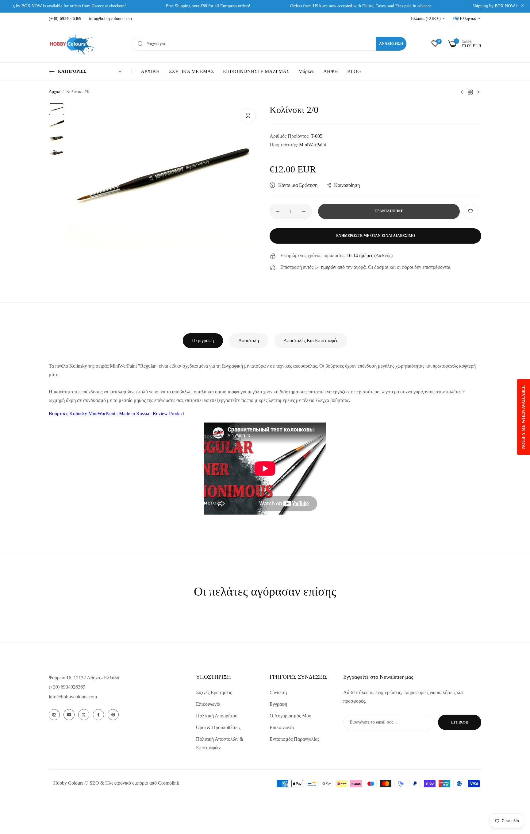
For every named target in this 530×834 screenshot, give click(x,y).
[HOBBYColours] (72, 44)
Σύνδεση (278, 692)
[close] (522, 6)
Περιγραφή (203, 340)
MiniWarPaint (312, 144)
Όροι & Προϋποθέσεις (218, 727)
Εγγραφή (278, 704)
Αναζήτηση (391, 43)
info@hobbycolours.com (73, 696)
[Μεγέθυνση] (248, 115)
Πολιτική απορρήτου (216, 715)
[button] (470, 211)
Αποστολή (248, 340)
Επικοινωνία (208, 704)
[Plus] (303, 211)
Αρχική (55, 91)
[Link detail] (54, 714)
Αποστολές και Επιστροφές (310, 340)
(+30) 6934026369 (67, 686)
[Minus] (277, 211)
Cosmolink (168, 783)
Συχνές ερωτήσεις (214, 692)
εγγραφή (459, 722)
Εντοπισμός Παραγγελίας (294, 739)
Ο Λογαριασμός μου (290, 715)
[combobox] (269, 44)
